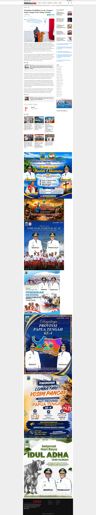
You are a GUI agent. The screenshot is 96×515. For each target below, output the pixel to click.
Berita (26, 104)
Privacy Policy (58, 502)
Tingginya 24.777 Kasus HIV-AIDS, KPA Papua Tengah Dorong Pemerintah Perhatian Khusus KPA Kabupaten (38, 145)
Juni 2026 (58, 69)
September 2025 (59, 83)
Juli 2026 (58, 68)
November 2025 (59, 80)
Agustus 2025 (58, 85)
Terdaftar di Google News (65, 98)
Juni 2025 (58, 88)
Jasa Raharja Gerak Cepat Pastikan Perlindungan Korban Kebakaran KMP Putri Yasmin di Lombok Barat (61, 26)
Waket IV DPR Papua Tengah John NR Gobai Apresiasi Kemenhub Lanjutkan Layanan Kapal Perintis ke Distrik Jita (28, 127)
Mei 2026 (58, 71)
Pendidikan (35, 104)
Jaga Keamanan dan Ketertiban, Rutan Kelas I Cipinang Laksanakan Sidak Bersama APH (60, 20)
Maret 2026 (58, 74)
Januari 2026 (58, 77)
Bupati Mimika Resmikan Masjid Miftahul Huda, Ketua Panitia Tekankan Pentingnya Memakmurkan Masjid (61, 32)
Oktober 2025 (58, 82)
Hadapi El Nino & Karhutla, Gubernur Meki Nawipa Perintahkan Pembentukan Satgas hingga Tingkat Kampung (60, 13)
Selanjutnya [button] (70, 104)
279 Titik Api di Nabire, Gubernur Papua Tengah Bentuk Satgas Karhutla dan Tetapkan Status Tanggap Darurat (57, 5)
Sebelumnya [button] (58, 104)
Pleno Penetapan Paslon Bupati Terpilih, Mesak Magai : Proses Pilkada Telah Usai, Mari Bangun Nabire (28, 145)
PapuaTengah (30, 104)
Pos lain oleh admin (34, 108)
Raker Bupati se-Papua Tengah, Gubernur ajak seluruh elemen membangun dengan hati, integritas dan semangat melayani (41, 67)
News (29, 7)
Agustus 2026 (58, 66)
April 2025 (58, 91)
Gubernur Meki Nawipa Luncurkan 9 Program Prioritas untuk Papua (49, 144)
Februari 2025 (58, 94)
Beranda (25, 7)
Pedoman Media (50, 502)
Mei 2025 (58, 89)
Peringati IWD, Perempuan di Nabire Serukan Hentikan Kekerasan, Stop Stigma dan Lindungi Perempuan (39, 127)
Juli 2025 (58, 86)
